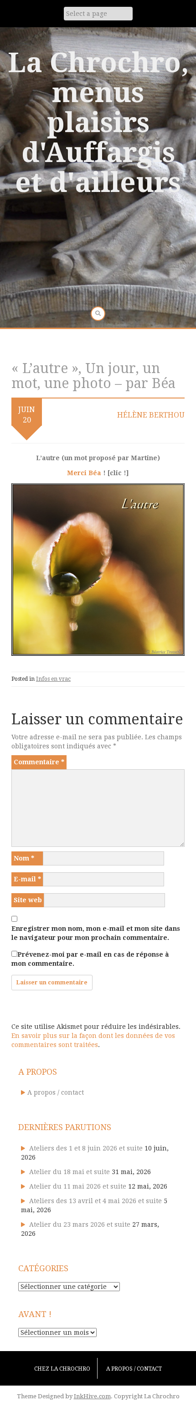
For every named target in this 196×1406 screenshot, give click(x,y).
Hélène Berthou (151, 415)
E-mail (27, 879)
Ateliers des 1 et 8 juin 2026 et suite (86, 1148)
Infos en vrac (53, 679)
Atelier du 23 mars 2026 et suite (79, 1224)
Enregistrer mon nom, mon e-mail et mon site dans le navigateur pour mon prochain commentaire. (95, 933)
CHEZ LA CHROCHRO (62, 1369)
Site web (28, 900)
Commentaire (39, 762)
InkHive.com (92, 1396)
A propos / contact (55, 1092)
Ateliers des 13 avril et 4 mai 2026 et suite (95, 1200)
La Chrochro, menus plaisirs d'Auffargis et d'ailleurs (98, 122)
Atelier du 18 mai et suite (69, 1171)
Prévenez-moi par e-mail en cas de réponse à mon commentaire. (90, 959)
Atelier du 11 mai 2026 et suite (77, 1186)
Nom (24, 858)
